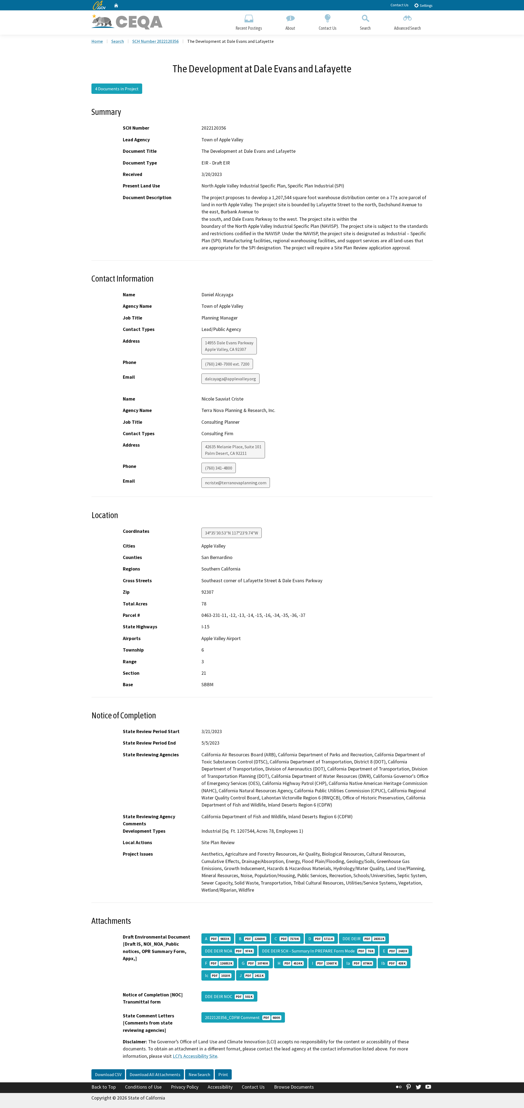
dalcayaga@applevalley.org (230, 378)
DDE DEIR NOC (228, 996)
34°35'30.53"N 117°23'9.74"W (231, 533)
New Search (199, 1074)
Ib (393, 963)
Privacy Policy (184, 1087)
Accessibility (220, 1087)
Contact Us (400, 4)
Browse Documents (294, 1087)
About (290, 28)
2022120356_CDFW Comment (242, 1017)
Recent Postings (249, 28)
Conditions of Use (143, 1087)
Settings (425, 5)
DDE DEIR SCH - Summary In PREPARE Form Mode (317, 951)
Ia (359, 963)
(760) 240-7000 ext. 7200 (227, 364)
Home (97, 41)
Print (223, 1074)
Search (365, 28)
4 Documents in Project (117, 88)
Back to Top (103, 1087)
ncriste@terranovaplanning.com (235, 482)
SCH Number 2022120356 (155, 41)
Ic (217, 975)
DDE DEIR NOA (228, 951)
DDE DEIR (363, 938)
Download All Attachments (155, 1074)
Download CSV (108, 1074)
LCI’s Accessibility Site (195, 1056)
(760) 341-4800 (218, 468)
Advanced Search (407, 28)
